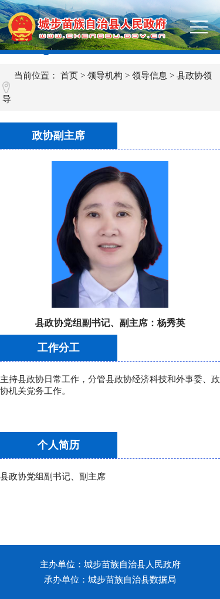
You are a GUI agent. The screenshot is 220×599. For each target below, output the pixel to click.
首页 (69, 75)
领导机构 (105, 75)
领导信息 (149, 75)
